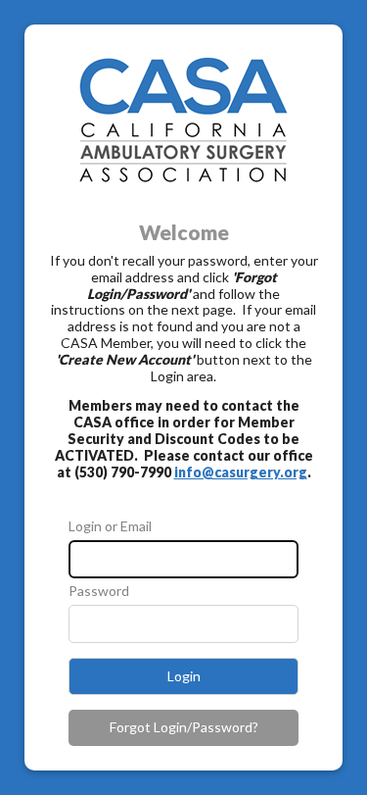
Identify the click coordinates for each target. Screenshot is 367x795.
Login (184, 676)
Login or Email (110, 526)
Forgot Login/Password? (184, 727)
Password (99, 591)
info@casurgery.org (240, 472)
